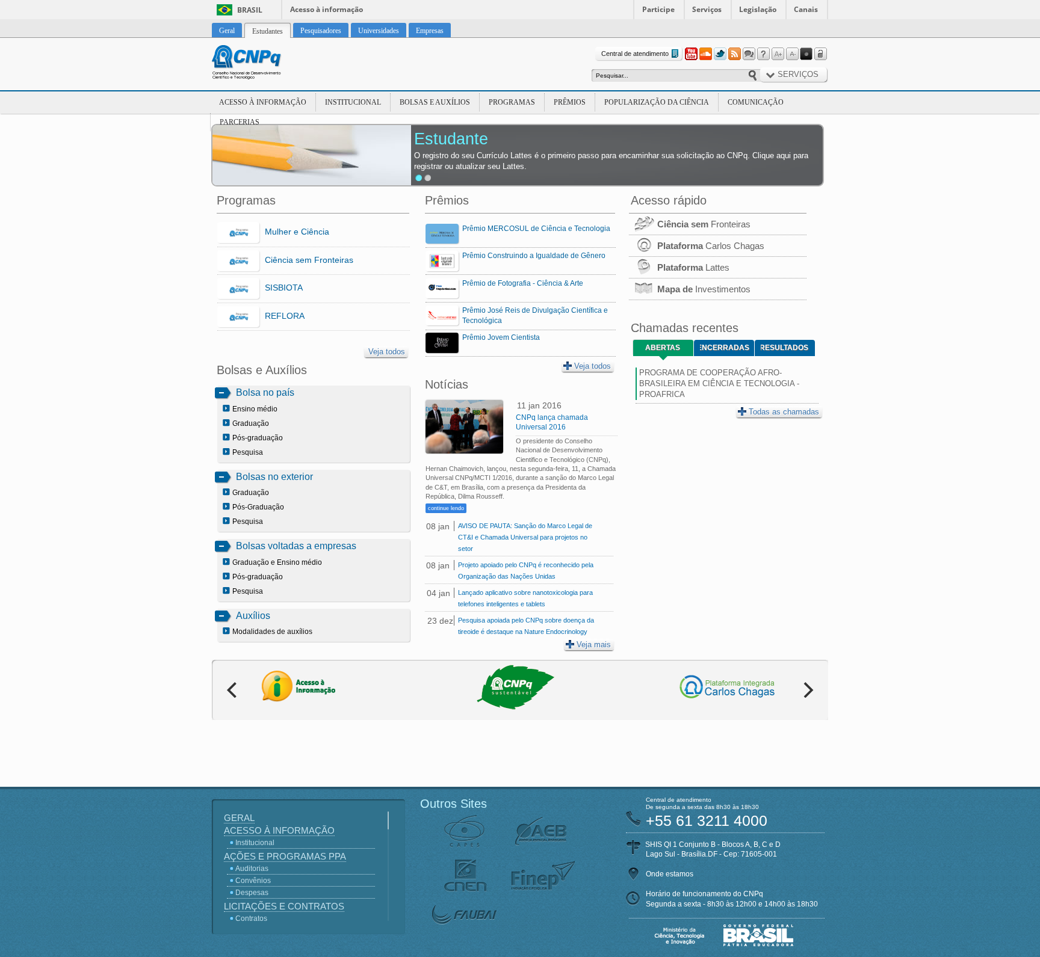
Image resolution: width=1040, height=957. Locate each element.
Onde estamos (669, 874)
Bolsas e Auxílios (435, 102)
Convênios (253, 880)
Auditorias (251, 868)
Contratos (251, 918)
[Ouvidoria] (748, 54)
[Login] (821, 54)
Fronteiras (704, 224)
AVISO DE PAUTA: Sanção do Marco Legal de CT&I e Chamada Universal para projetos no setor (525, 537)
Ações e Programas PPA (285, 856)
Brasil (249, 10)
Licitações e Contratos (284, 906)
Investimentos (704, 289)
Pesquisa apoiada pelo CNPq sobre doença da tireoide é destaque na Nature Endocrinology (526, 626)
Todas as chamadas (784, 411)
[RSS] (734, 54)
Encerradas (724, 347)
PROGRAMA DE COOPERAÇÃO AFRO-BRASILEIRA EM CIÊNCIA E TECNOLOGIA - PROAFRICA (719, 383)
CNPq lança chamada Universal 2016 (552, 422)
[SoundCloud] (705, 54)
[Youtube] (691, 54)
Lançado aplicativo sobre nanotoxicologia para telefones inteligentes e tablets (525, 598)
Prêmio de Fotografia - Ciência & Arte (522, 283)
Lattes (693, 267)
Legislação (757, 9)
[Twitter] (719, 54)
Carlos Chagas (710, 246)
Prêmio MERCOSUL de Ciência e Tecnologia (536, 228)
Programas (512, 102)
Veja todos (386, 351)
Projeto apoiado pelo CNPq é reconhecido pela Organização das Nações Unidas (525, 570)
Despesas (251, 892)
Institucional (353, 102)
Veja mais (594, 644)
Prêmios (570, 102)
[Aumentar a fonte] (777, 54)
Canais (806, 9)
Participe (658, 9)
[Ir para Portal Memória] (261, 63)
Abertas (662, 347)
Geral (239, 818)
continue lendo (446, 508)
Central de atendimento (635, 53)
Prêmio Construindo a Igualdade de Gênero (533, 255)
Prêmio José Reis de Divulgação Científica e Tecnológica (535, 315)
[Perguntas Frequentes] (763, 54)
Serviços (707, 9)
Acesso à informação (326, 9)
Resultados (784, 347)
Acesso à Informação (262, 102)
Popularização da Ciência (656, 102)
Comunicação (756, 102)
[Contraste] (806, 54)
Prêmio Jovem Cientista (501, 337)
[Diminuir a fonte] (792, 54)
